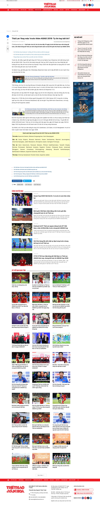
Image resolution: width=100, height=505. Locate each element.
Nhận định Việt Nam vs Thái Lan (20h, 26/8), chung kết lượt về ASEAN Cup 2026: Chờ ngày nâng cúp (40, 307)
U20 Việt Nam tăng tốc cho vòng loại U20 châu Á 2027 (61, 346)
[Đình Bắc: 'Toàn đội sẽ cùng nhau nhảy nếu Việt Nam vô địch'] (61, 357)
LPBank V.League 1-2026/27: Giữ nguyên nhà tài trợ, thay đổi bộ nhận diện (40, 467)
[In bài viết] (7, 43)
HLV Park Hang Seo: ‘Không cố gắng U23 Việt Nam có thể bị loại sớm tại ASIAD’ (31, 173)
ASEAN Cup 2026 (15, 9)
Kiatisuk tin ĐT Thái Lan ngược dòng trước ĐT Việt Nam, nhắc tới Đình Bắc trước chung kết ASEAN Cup (51, 227)
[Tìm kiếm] (7, 5)
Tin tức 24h (23, 9)
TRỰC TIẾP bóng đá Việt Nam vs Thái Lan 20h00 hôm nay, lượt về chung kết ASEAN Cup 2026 (20, 366)
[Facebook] (88, 0)
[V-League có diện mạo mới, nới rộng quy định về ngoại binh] (61, 439)
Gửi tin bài (85, 0)
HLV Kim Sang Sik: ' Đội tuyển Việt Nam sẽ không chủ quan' (61, 385)
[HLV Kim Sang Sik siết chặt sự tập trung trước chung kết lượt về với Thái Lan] (22, 244)
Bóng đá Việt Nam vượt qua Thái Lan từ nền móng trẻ (61, 326)
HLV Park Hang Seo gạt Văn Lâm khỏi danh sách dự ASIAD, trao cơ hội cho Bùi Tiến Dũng (33, 171)
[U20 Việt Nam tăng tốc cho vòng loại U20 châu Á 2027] (61, 338)
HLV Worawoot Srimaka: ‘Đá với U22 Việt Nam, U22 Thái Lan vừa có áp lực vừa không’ (46, 109)
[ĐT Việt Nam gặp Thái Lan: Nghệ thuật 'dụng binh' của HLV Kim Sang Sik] (21, 439)
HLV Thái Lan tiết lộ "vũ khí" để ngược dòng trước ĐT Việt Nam (19, 425)
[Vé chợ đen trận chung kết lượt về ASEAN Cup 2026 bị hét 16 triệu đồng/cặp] (41, 318)
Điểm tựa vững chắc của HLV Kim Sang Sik (61, 466)
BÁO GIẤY (62, 0)
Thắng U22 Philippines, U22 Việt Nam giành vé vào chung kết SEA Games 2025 (85, 42)
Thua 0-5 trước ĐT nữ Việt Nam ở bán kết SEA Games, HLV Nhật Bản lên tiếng (85, 50)
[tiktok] (90, 5)
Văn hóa (56, 9)
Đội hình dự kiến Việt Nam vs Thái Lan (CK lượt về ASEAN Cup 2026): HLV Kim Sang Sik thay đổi (61, 306)
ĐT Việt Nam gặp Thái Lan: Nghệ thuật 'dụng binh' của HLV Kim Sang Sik (20, 447)
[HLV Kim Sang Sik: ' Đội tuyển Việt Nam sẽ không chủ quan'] (61, 377)
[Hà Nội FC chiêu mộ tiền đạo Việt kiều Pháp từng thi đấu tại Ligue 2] (21, 318)
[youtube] (87, 5)
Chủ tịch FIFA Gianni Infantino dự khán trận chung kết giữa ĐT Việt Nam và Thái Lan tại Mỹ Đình (40, 347)
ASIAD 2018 (20, 184)
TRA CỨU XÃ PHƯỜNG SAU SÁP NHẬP (73, 0)
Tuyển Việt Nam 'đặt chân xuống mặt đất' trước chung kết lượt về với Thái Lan (20, 467)
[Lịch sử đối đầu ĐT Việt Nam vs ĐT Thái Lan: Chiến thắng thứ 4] (61, 277)
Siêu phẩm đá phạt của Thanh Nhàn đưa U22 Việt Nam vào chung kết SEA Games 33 (84, 75)
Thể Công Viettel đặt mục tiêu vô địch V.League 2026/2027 (20, 346)
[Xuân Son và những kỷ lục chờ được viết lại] (21, 277)
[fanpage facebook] (84, 5)
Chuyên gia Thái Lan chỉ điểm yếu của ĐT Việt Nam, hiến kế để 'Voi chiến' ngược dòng (40, 386)
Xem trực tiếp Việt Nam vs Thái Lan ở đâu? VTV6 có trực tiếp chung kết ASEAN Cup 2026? (41, 407)
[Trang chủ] (8, 9)
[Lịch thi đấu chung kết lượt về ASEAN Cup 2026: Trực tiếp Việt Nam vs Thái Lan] (21, 297)
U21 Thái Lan (28, 184)
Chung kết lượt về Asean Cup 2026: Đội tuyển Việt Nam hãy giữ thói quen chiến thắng (61, 407)
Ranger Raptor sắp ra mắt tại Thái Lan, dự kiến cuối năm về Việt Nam (28, 57)
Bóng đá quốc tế (47, 9)
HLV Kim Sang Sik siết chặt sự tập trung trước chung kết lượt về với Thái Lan (51, 242)
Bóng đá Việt (38, 9)
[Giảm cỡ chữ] (8, 51)
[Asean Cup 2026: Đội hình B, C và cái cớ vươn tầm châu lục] (22, 199)
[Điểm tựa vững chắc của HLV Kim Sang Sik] (61, 458)
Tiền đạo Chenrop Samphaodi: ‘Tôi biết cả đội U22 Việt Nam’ (39, 76)
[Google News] (61, 42)
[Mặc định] (8, 49)
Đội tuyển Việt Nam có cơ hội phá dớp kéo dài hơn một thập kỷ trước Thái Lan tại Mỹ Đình (40, 426)
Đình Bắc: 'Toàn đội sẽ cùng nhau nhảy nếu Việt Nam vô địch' (61, 365)
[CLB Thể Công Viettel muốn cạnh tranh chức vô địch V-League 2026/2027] (41, 357)
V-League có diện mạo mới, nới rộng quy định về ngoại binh (60, 446)
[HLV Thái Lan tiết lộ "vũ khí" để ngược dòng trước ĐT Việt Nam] (21, 417)
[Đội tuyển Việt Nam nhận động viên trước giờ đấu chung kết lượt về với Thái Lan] (22, 214)
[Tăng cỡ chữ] (8, 46)
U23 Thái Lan (37, 184)
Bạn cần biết (82, 9)
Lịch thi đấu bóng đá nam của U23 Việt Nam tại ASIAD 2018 (26, 176)
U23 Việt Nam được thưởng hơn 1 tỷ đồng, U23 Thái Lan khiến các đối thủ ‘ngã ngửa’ (31, 52)
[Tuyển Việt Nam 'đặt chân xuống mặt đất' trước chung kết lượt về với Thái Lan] (21, 458)
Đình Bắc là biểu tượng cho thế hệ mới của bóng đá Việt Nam (20, 406)
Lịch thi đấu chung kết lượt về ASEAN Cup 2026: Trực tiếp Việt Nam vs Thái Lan (20, 306)
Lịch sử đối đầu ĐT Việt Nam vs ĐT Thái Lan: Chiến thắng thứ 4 (61, 285)
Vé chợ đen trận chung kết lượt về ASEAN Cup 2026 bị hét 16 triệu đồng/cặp (40, 327)
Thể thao (30, 9)
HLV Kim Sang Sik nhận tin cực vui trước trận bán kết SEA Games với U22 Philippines (84, 67)
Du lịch (61, 9)
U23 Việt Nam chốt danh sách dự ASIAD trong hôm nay (25, 169)
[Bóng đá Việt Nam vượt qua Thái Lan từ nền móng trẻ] (61, 318)
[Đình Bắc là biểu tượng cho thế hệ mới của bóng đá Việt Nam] (21, 398)
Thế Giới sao (74, 9)
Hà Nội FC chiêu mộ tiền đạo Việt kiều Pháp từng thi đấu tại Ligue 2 (20, 326)
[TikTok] (93, 0)
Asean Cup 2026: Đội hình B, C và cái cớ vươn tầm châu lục (52, 197)
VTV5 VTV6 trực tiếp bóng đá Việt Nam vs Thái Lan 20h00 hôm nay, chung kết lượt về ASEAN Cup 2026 (51, 257)
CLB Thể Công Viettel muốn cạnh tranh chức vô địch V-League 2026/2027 (40, 366)
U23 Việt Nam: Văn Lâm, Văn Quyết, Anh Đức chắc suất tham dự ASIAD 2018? (30, 167)
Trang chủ (8, 31)
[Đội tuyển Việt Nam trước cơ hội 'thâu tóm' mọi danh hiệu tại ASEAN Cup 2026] (41, 439)
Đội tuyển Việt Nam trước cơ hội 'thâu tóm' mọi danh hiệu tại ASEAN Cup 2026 (41, 447)
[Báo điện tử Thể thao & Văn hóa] (50, 5)
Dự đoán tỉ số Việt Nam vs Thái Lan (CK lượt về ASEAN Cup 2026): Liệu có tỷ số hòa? (41, 286)
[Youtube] (90, 0)
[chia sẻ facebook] (7, 39)
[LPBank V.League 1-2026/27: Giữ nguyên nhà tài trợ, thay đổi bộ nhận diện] (41, 458)
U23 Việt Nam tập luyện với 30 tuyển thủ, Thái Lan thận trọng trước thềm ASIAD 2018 (32, 54)
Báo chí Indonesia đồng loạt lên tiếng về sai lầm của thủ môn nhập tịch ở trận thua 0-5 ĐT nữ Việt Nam (85, 58)
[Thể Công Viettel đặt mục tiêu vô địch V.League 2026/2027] (21, 338)
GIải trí (67, 9)
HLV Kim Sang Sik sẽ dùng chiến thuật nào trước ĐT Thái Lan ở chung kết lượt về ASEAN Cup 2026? (20, 387)
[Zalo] (92, 5)
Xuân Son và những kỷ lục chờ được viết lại (19, 285)
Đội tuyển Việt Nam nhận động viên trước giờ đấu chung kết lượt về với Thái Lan (50, 212)
